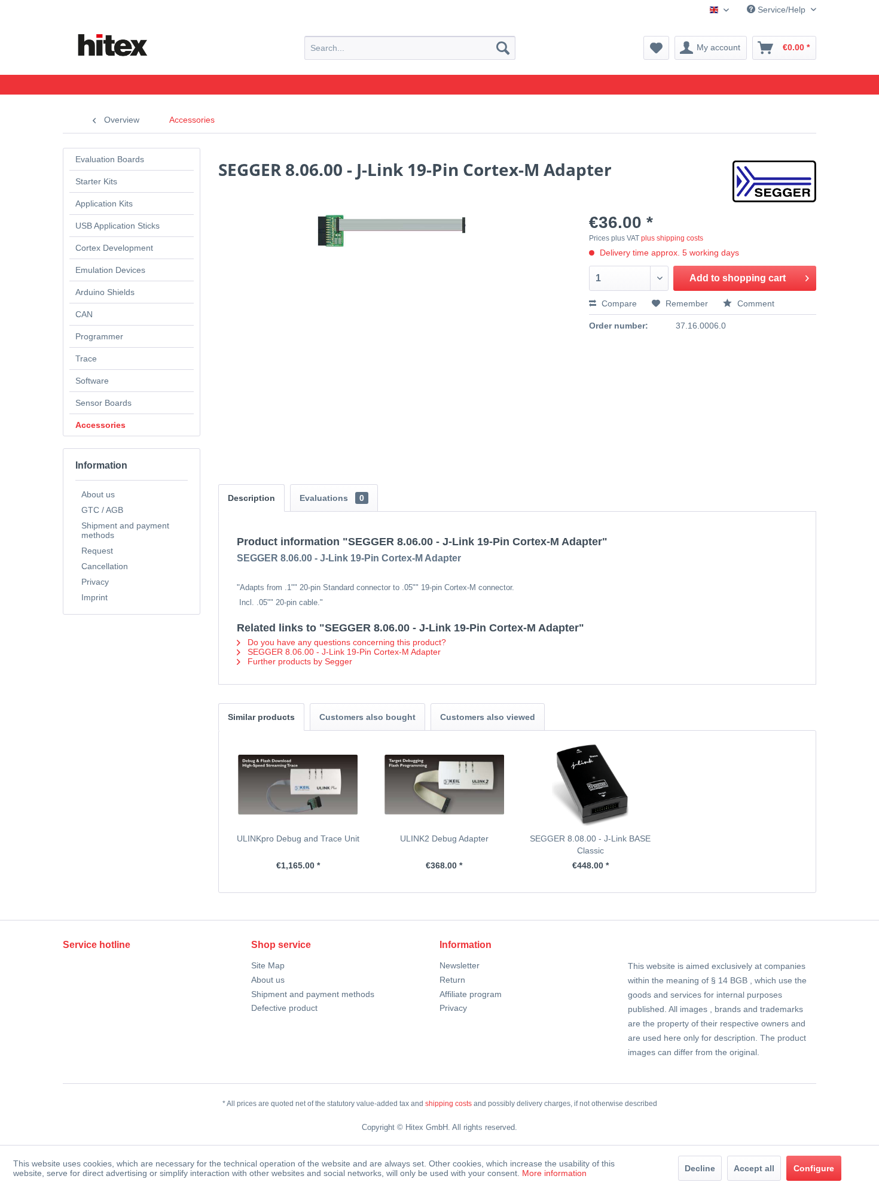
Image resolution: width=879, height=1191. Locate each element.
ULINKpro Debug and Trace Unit (298, 838)
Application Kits (104, 203)
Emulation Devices (110, 270)
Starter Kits (96, 181)
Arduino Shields (105, 292)
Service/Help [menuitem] (781, 9)
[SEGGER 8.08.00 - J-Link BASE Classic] (590, 785)
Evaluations (332, 498)
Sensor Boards (103, 403)
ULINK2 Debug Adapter (444, 838)
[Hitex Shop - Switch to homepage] (112, 45)
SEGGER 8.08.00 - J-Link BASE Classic (590, 844)
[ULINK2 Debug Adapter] (444, 785)
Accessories (100, 425)
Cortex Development (114, 248)
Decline (700, 1168)
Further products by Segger (298, 661)
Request (97, 550)
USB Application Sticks (117, 225)
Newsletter (459, 965)
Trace (86, 358)
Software (92, 380)
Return (452, 980)
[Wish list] (656, 48)
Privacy (95, 582)
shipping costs (448, 1103)
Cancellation (104, 566)
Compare (618, 303)
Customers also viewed (487, 717)
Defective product (284, 1008)
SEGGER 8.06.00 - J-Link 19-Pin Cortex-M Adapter (343, 652)
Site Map (268, 965)
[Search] (502, 48)
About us (98, 494)
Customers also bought (367, 717)
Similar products (261, 717)
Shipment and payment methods (125, 530)
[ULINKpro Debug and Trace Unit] (298, 785)
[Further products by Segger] (774, 181)
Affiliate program (470, 994)
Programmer (99, 336)
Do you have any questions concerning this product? (345, 642)
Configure (813, 1168)
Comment (754, 303)
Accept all (754, 1168)
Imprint (94, 597)
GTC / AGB (102, 510)
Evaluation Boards (109, 159)
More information (554, 1173)
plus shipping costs (672, 238)
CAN (84, 314)
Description (251, 498)
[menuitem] (409, 48)
